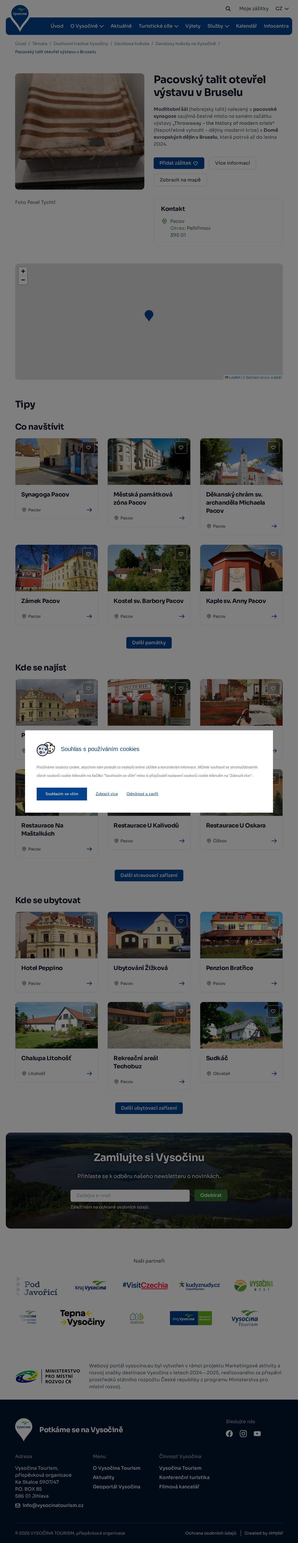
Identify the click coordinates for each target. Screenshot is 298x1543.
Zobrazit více (107, 794)
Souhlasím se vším (61, 794)
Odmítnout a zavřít (142, 794)
